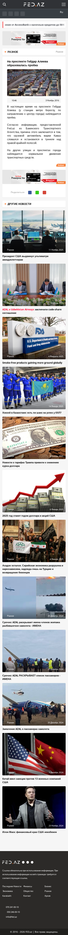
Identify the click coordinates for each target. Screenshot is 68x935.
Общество (28, 891)
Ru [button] (61, 12)
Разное (48, 891)
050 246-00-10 (13, 911)
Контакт (27, 895)
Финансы (27, 886)
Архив (47, 895)
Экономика (7, 891)
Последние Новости (11, 886)
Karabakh (6, 895)
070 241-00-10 (12, 907)
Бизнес (48, 886)
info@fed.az (11, 916)
